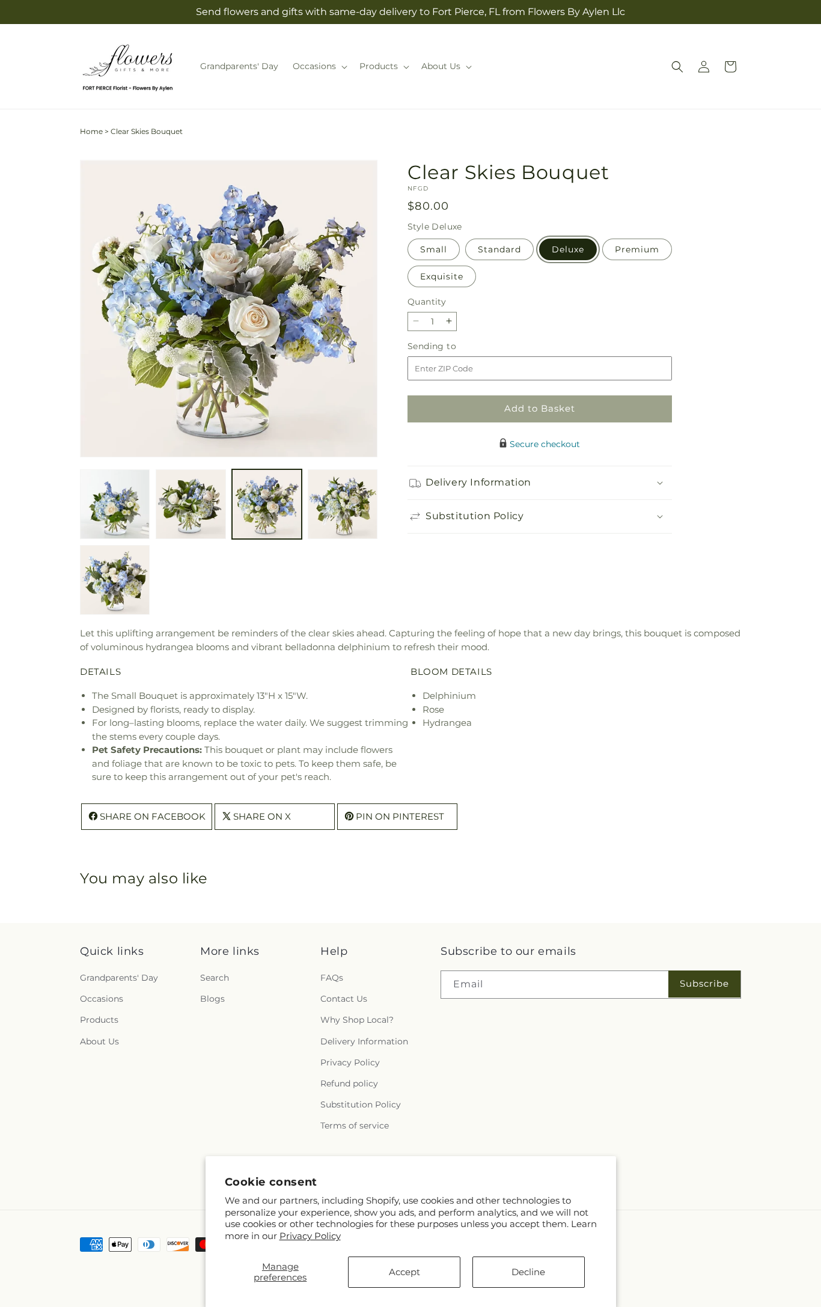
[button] (318, 66)
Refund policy (349, 1083)
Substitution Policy (360, 1104)
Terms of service (354, 1125)
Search (214, 977)
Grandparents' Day (119, 977)
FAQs (331, 977)
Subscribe (704, 983)
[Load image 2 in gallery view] (190, 504)
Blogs (212, 998)
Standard (499, 248)
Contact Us (343, 998)
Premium (637, 248)
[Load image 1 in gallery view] (115, 504)
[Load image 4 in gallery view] (342, 504)
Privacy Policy (310, 1235)
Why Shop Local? (357, 1019)
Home (91, 131)
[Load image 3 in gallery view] (267, 504)
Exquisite (441, 275)
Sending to (449, 346)
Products (99, 1019)
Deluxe (568, 248)
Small (433, 248)
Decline (528, 1272)
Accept (404, 1272)
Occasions (101, 998)
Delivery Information (364, 1041)
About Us (99, 1041)
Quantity (426, 301)
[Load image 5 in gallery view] (115, 580)
